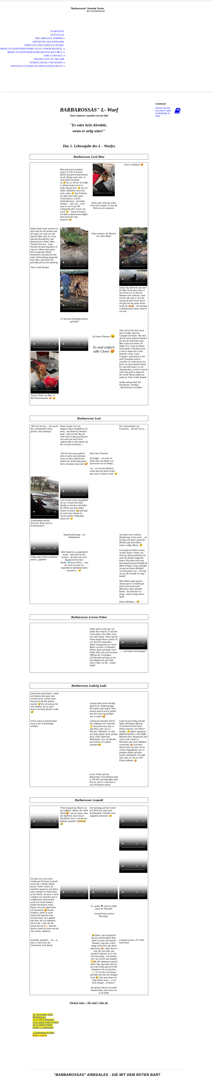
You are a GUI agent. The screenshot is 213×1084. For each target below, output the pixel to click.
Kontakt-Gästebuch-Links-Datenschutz (37, 66)
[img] (46, 14)
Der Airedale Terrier (49, 38)
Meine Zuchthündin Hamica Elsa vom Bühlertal (31, 48)
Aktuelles (57, 35)
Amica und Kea (53, 55)
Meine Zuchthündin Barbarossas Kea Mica (35, 52)
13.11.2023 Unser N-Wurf (46, 1022)
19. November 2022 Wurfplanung (43, 1015)
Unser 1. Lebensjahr (43, 1027)
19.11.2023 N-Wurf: (43, 1025)
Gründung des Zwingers (48, 41)
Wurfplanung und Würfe (46, 62)
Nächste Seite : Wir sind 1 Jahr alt (89, 1002)
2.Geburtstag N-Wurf (43, 1032)
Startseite (57, 31)
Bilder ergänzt (40, 1035)
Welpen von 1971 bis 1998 (49, 59)
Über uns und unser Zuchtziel (44, 45)
